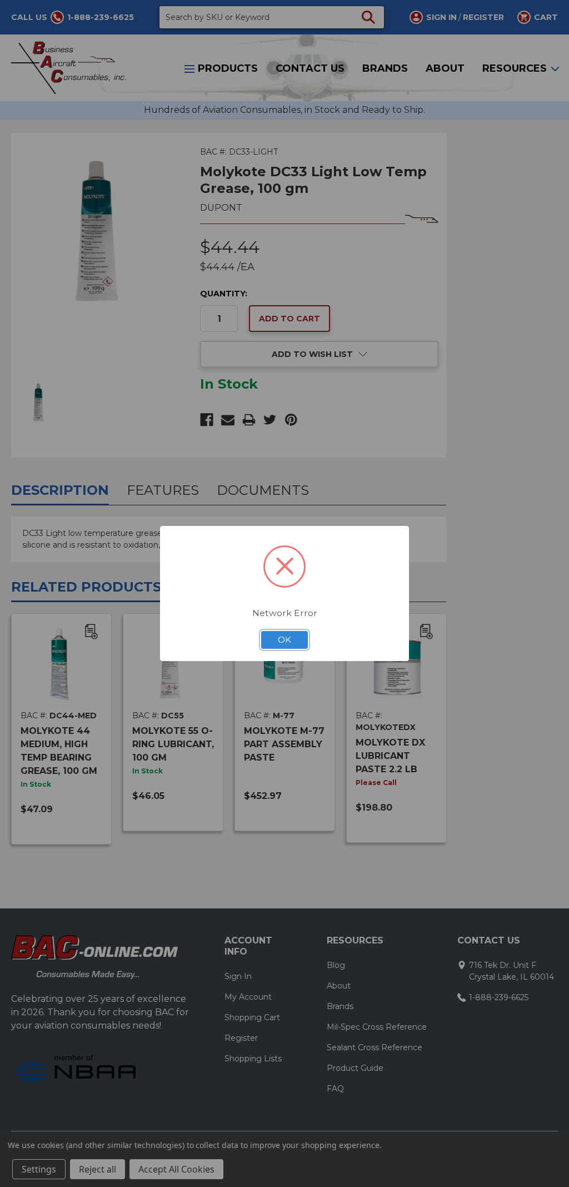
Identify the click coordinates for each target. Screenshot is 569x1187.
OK (284, 640)
